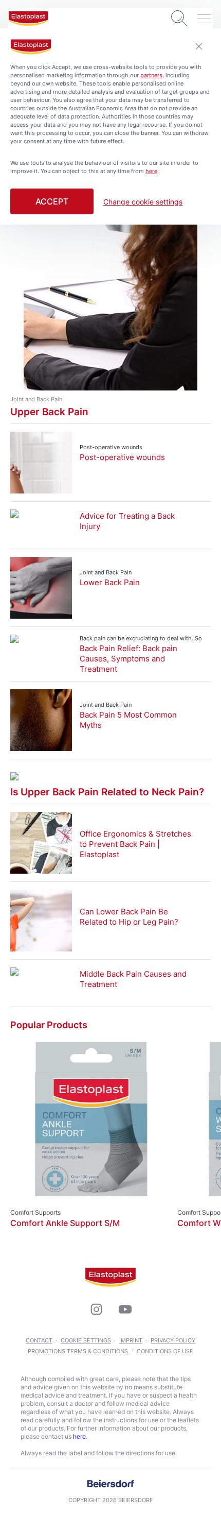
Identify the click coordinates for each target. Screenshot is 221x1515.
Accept (51, 201)
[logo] (28, 18)
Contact (39, 1340)
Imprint (130, 1340)
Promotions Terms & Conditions (78, 1351)
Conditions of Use (165, 1351)
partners (151, 75)
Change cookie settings (142, 202)
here (79, 1436)
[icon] (96, 1309)
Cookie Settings (86, 1340)
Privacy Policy (173, 1340)
